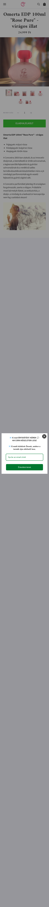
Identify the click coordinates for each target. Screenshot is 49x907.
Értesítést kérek (24, 467)
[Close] (44, 436)
